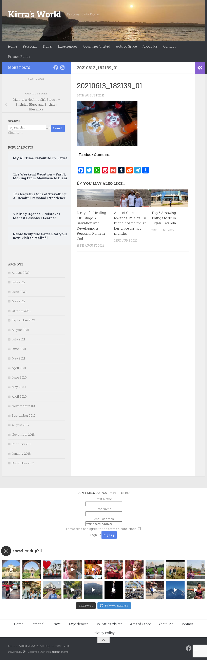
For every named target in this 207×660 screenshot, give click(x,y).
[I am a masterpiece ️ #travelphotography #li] (196, 590)
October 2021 (21, 311)
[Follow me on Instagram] (62, 67)
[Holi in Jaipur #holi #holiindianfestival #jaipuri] (93, 569)
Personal (30, 46)
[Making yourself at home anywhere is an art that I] (72, 590)
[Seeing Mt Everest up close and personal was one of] (175, 590)
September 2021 (23, 320)
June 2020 (19, 377)
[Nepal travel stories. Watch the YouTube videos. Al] (114, 590)
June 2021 (19, 349)
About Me (150, 46)
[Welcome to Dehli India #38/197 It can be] (52, 590)
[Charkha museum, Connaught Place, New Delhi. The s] (196, 569)
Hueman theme (59, 652)
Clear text (15, 133)
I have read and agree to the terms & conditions (101, 529)
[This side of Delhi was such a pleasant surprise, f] (11, 590)
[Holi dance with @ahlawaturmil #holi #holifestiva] (72, 569)
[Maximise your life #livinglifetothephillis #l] (155, 590)
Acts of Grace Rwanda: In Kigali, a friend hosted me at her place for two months (130, 223)
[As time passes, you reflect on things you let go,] (93, 590)
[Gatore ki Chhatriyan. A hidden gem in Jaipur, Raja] (11, 569)
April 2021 (19, 368)
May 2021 (18, 358)
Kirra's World (34, 14)
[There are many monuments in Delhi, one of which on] (31, 569)
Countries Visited (96, 46)
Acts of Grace (126, 46)
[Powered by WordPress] (24, 651)
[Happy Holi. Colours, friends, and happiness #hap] (134, 569)
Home (12, 46)
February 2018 (22, 444)
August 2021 (20, 330)
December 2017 (23, 463)
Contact (169, 46)
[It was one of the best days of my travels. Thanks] (114, 569)
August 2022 (21, 273)
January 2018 (21, 453)
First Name (103, 499)
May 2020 (19, 387)
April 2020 (19, 396)
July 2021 (18, 339)
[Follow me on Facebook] (55, 67)
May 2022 (18, 301)
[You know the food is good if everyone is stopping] (31, 590)
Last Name (104, 509)
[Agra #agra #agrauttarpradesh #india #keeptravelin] (52, 569)
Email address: (103, 519)
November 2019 (23, 406)
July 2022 (18, 282)
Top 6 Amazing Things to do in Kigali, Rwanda (163, 217)
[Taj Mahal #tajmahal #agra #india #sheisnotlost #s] (155, 569)
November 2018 (23, 434)
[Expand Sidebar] (200, 68)
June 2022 (19, 292)
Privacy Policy (19, 56)
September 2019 (23, 415)
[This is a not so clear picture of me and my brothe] (175, 569)
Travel (47, 46)
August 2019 (20, 425)
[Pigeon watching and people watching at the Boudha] (134, 590)
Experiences (67, 46)
